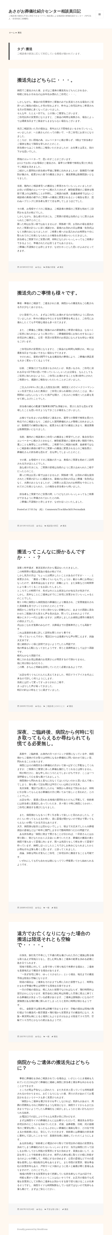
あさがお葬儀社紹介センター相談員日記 (45, 11)
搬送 (61, 267)
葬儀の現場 (50, 267)
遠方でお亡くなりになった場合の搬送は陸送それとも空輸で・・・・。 (53, 939)
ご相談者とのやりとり (55, 706)
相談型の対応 (52, 525)
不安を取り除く (53, 1209)
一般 (47, 907)
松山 (39, 267)
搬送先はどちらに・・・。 (46, 80)
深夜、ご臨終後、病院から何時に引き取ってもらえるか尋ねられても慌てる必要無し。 (55, 737)
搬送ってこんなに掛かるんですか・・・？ (51, 554)
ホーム (12, 32)
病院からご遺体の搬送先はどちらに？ (53, 1065)
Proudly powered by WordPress (32, 1229)
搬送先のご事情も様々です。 (48, 292)
